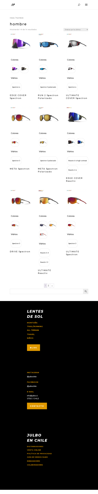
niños (30, 338)
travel (31, 334)
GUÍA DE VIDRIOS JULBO (37, 457)
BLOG (33, 347)
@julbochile (32, 376)
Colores (14, 60)
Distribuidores (35, 446)
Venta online (34, 450)
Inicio (12, 18)
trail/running (35, 326)
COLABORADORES (35, 465)
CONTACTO (37, 406)
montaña (32, 323)
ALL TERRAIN (33, 330)
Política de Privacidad (39, 454)
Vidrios (14, 78)
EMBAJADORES (33, 461)
